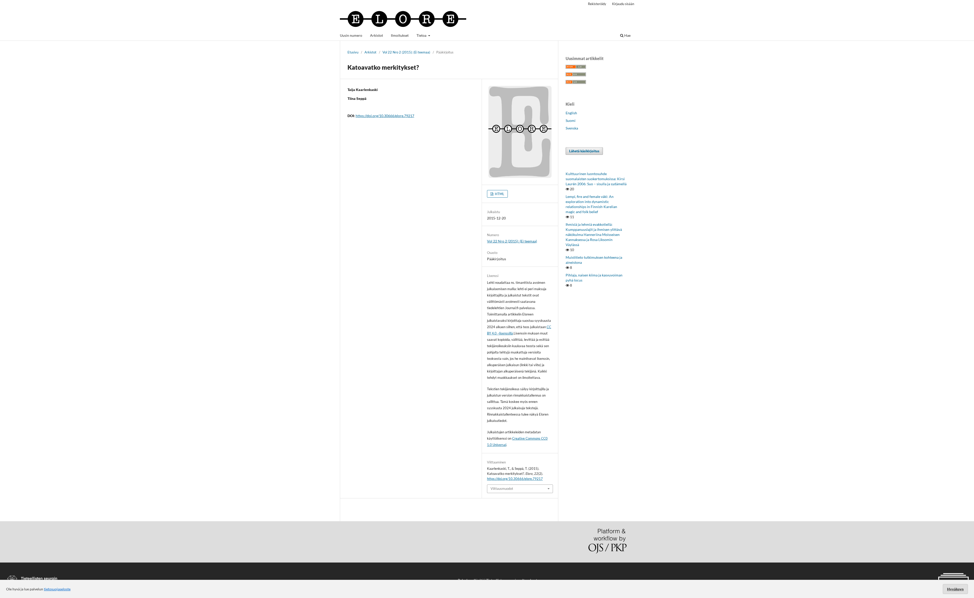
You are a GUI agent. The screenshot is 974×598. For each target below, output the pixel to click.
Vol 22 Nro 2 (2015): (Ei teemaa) (406, 52)
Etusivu (352, 52)
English (571, 113)
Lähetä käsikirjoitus (584, 151)
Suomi (571, 120)
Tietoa (421, 35)
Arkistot (376, 35)
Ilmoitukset (400, 35)
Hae (627, 35)
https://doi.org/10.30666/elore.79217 (385, 116)
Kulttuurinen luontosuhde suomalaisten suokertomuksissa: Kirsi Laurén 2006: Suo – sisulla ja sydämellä (596, 179)
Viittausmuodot (502, 489)
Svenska (572, 128)
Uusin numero (351, 35)
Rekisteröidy (597, 4)
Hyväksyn (955, 589)
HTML (499, 194)
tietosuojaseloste (57, 589)
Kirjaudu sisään (623, 4)
